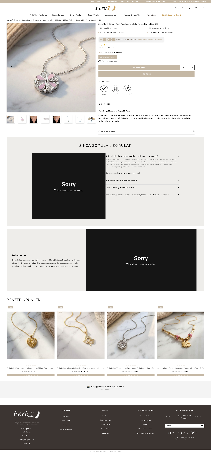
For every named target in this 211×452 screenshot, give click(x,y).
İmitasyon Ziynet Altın (26, 439)
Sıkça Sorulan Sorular (105, 416)
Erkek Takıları (26, 436)
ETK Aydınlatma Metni (145, 429)
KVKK (145, 424)
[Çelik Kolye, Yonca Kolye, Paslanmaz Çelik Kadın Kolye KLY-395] (131, 335)
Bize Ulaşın (105, 433)
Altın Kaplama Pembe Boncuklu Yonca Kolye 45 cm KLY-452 (181, 368)
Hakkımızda (66, 416)
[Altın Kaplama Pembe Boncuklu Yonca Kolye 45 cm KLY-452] (181, 335)
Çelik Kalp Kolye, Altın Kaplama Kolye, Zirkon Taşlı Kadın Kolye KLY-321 (31, 368)
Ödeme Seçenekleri (107, 131)
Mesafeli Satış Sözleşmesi (145, 416)
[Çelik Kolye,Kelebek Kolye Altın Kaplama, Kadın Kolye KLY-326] (81, 335)
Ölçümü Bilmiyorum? (110, 61)
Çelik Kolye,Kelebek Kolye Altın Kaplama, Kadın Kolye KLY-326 (81, 368)
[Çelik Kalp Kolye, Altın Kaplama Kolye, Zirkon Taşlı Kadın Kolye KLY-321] (31, 335)
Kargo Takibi (105, 424)
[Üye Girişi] (196, 8)
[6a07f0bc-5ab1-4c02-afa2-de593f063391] (26, 414)
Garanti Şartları (105, 429)
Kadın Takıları (26, 432)
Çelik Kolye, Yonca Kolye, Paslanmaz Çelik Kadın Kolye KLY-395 (131, 368)
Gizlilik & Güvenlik (145, 420)
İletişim (66, 425)
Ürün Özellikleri (105, 104)
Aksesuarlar (26, 443)
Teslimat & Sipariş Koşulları (145, 433)
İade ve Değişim (105, 420)
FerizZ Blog (66, 420)
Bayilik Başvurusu (66, 429)
